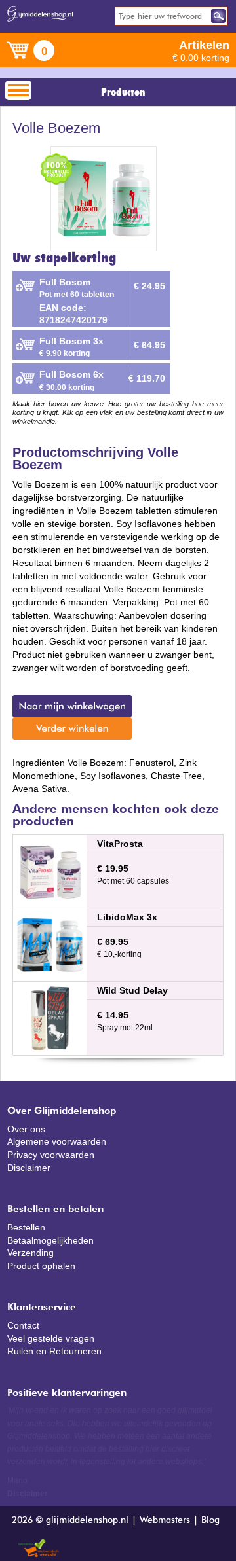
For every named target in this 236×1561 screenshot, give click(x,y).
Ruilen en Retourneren (54, 1351)
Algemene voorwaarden (56, 1141)
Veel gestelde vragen (50, 1338)
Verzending (30, 1252)
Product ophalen (41, 1266)
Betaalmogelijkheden (50, 1240)
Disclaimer (28, 1167)
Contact (23, 1325)
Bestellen (26, 1227)
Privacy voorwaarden (50, 1154)
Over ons (26, 1129)
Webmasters (165, 1520)
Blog (210, 1520)
